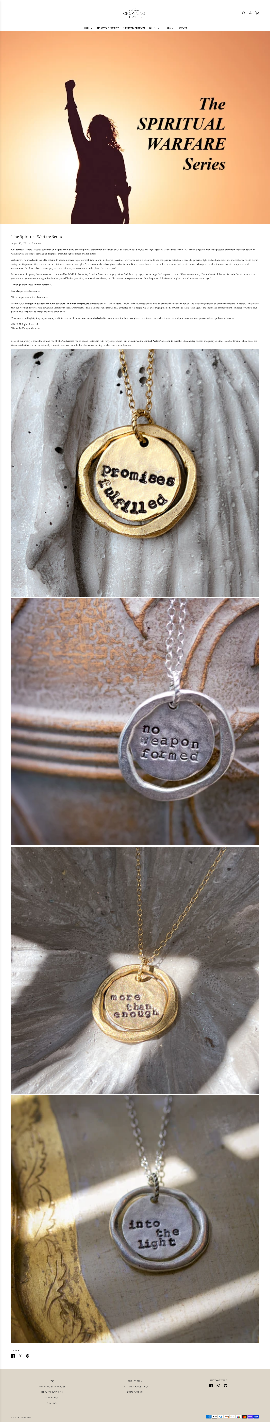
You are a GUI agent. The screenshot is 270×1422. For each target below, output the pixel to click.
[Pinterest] (225, 1385)
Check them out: (124, 344)
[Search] (243, 13)
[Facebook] (211, 1385)
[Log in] (250, 13)
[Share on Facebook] (13, 1357)
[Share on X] (20, 1357)
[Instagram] (218, 1385)
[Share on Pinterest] (27, 1357)
